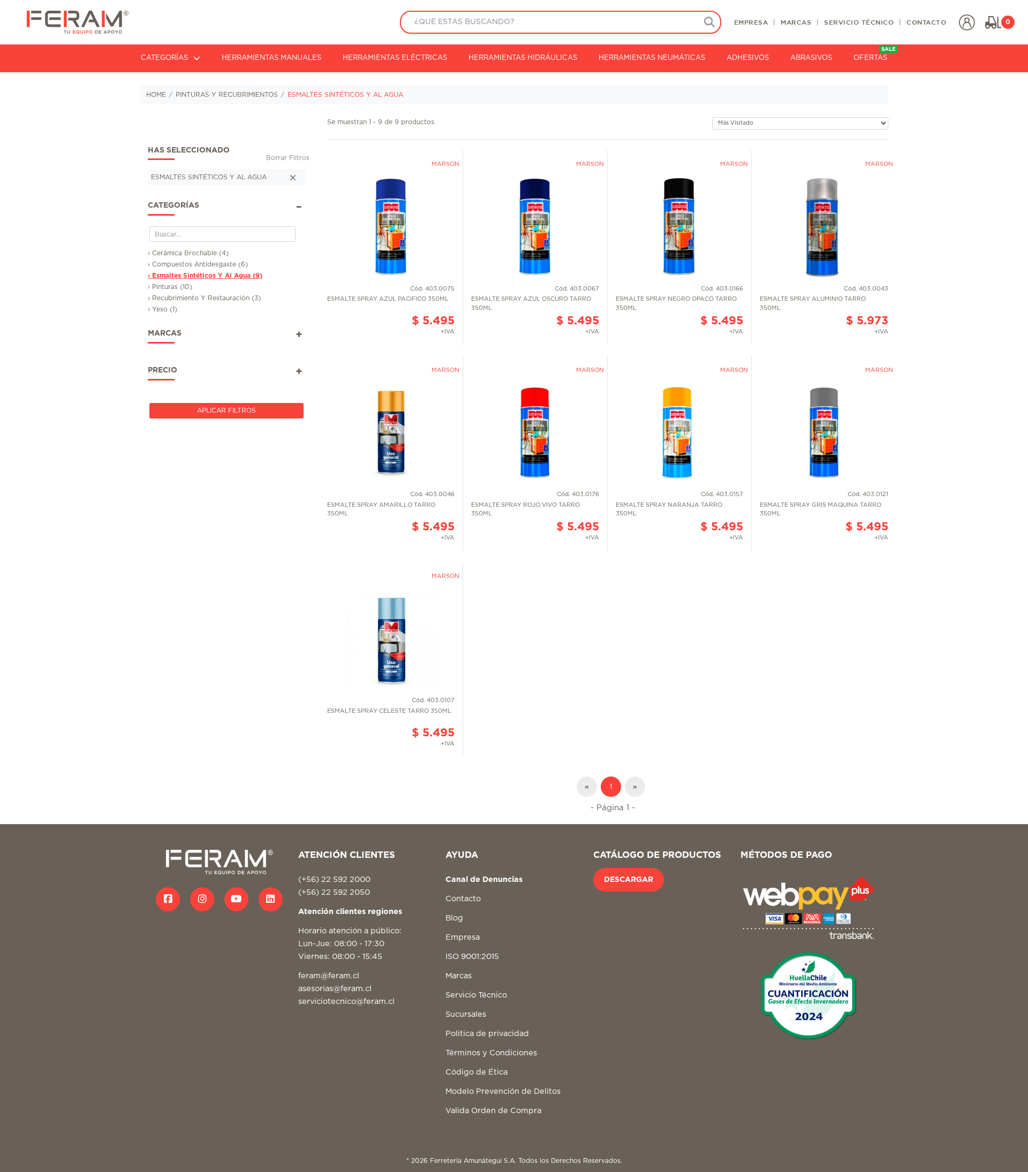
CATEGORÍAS (164, 58)
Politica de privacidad (487, 1034)
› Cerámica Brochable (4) (188, 253)
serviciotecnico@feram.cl (346, 1002)
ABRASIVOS (811, 58)
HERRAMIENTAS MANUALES (271, 58)
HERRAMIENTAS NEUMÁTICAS (652, 58)
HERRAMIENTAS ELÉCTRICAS (395, 58)
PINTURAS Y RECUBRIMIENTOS (227, 95)
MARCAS (796, 22)
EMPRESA (751, 22)
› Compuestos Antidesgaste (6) (198, 264)
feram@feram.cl (328, 976)
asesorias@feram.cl (335, 989)
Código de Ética (476, 1072)
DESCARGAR (628, 880)
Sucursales (465, 1014)
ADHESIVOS (748, 58)
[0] (993, 22)
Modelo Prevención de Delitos (503, 1091)
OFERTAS (874, 54)
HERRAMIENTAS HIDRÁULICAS (522, 58)
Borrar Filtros (287, 158)
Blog (454, 918)
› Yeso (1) (162, 309)
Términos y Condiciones (491, 1053)
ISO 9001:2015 (472, 957)
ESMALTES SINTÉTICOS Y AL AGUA (345, 95)
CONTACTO (926, 22)
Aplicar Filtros (226, 410)
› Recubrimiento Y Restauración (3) (204, 298)
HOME (156, 95)
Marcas (458, 976)
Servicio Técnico (476, 995)
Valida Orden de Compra (493, 1111)
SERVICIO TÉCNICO (859, 22)
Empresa (462, 937)
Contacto (463, 899)
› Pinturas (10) (170, 287)
